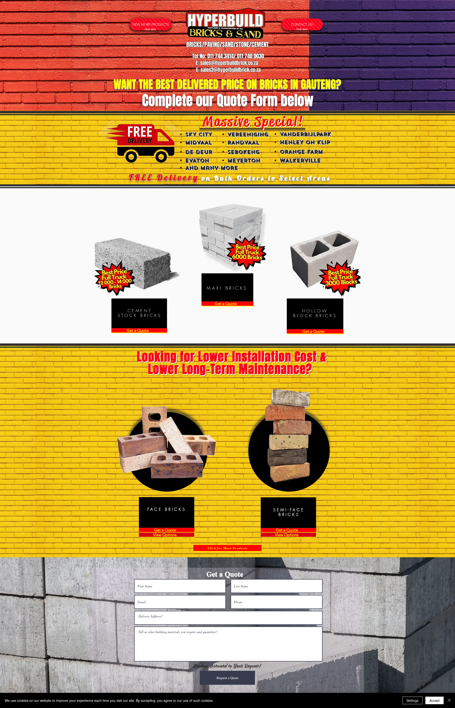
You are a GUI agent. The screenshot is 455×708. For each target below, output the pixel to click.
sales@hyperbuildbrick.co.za (229, 63)
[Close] (449, 700)
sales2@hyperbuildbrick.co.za (230, 69)
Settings (412, 700)
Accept (434, 700)
